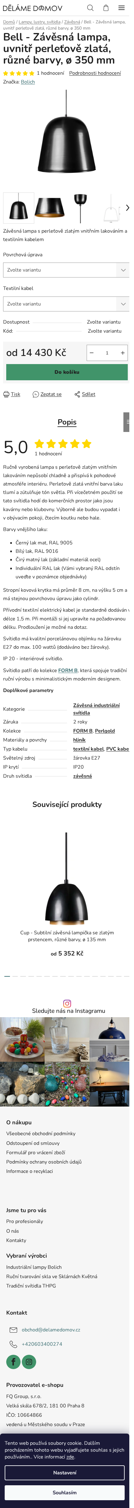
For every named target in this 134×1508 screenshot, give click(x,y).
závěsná (82, 776)
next (127, 863)
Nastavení (64, 1472)
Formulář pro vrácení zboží (35, 1152)
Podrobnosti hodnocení (95, 73)
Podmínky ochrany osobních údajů (44, 1162)
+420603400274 (42, 1344)
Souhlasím (65, 1492)
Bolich (28, 81)
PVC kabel (118, 749)
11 (95, 976)
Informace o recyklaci (29, 1171)
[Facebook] (13, 1362)
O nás (12, 1231)
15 (127, 976)
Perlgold (105, 731)
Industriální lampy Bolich (34, 1267)
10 (87, 976)
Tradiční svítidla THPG (31, 1286)
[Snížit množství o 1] (91, 353)
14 (119, 976)
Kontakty (16, 1240)
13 (111, 976)
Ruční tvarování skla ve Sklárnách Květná (51, 1276)
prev (7, 863)
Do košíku (67, 372)
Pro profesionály (24, 1221)
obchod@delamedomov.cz (51, 1329)
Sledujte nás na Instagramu (68, 1011)
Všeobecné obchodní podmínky (40, 1133)
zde (70, 1456)
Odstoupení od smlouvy (33, 1143)
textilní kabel (88, 749)
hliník (79, 740)
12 (103, 976)
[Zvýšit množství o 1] (122, 353)
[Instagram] (29, 1362)
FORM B (83, 731)
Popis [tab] (67, 422)
